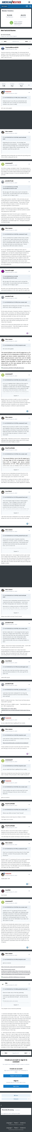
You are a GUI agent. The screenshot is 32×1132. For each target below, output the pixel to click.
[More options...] (29, 48)
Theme (16, 1122)
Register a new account (16, 1075)
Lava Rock (21, 689)
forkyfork (20, 345)
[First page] (2, 41)
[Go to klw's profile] (2, 984)
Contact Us (23, 1122)
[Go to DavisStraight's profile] (2, 271)
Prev (5, 41)
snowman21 (21, 234)
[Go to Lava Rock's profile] (2, 492)
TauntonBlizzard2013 (8, 188)
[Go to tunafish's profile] (2, 891)
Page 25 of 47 (15, 41)
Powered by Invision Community (16, 1124)
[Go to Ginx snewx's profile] (2, 132)
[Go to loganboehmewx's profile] (11, 22)
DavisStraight (21, 666)
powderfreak (21, 497)
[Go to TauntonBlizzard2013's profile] (2, 48)
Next (26, 41)
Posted (11, 49)
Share (16, 1095)
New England (13, 36)
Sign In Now (16, 1086)
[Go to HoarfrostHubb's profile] (2, 449)
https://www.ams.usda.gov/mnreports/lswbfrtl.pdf (13, 966)
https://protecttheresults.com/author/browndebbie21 (15, 743)
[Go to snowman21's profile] (2, 164)
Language (9, 1122)
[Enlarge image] (16, 710)
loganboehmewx (18, 23)
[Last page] (30, 41)
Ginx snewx (21, 97)
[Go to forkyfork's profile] (2, 92)
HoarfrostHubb (6, 34)
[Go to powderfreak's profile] (2, 181)
